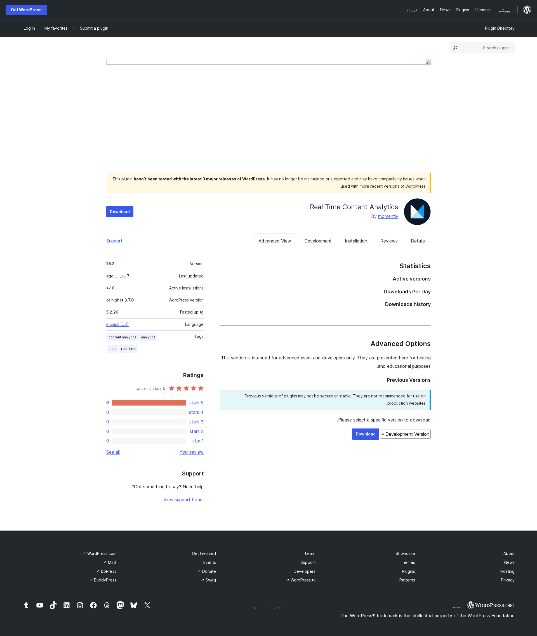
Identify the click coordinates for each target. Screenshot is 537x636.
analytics (148, 337)
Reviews (389, 241)
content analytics (122, 337)
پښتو (456, 606)
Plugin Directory (500, 28)
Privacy (508, 580)
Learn (310, 553)
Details (418, 241)
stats (113, 349)
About (509, 553)
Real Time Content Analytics (354, 207)
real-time (128, 349)
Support (114, 241)
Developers (304, 571)
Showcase (405, 553)
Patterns (407, 580)
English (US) (117, 324)
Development (318, 241)
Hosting (507, 571)
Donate (206, 571)
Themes (407, 562)
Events (209, 562)
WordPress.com (99, 553)
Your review (192, 452)
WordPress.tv (300, 580)
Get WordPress (26, 9)
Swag (208, 580)
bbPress (106, 571)
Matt (109, 562)
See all (113, 452)
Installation (356, 241)
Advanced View (275, 241)
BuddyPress (102, 580)
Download (120, 211)
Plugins (408, 571)
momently (388, 216)
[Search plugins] (455, 47)
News (509, 562)
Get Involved (204, 553)
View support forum (183, 499)
